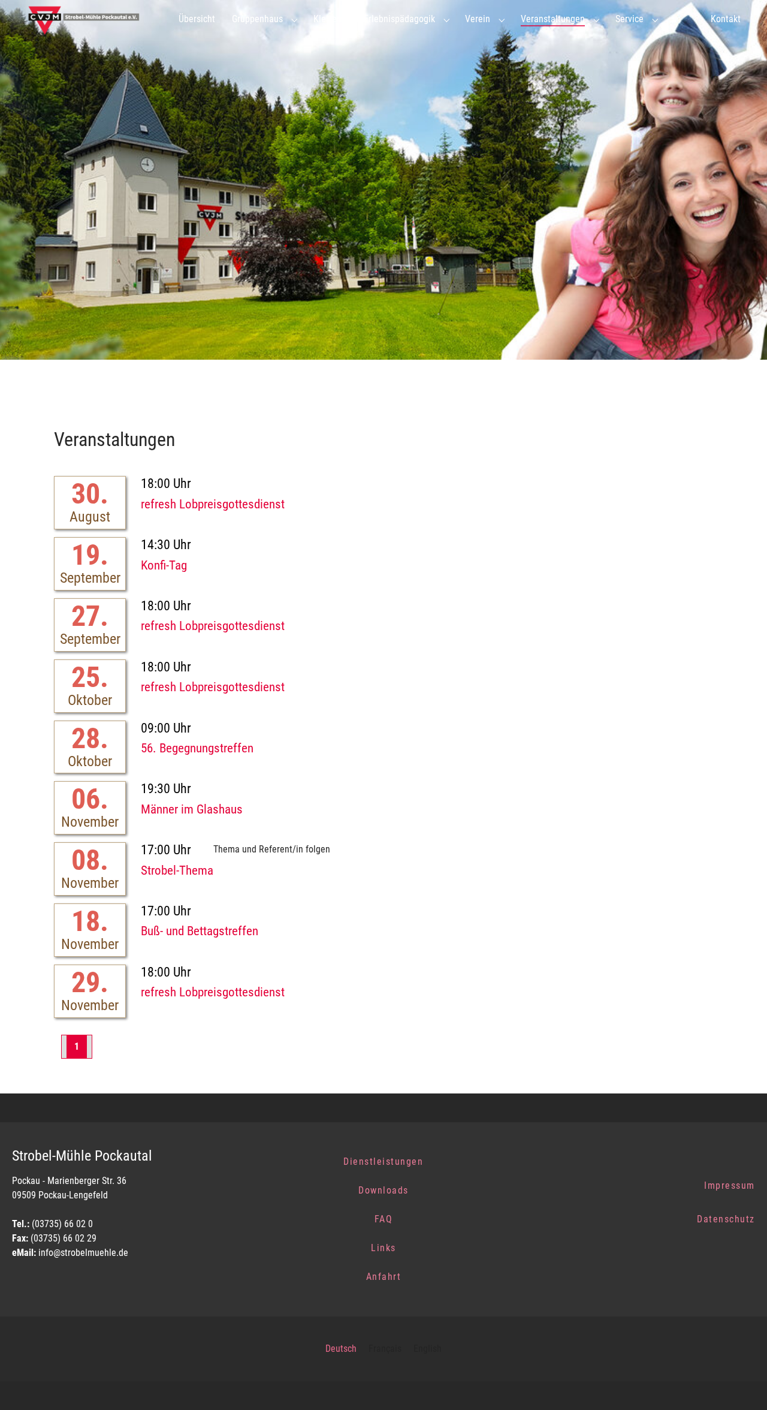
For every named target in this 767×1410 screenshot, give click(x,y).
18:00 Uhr (166, 483)
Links (383, 1248)
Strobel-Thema (177, 870)
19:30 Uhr (166, 788)
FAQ (384, 1219)
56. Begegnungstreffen (197, 748)
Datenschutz (726, 1219)
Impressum (729, 1185)
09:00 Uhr (166, 728)
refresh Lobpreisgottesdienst (213, 504)
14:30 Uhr (166, 544)
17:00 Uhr (166, 849)
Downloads (383, 1190)
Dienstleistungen (383, 1161)
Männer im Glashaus (192, 809)
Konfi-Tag (164, 565)
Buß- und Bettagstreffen (199, 931)
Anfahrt (383, 1276)
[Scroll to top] (740, 1383)
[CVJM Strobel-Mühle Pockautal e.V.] (88, 19)
